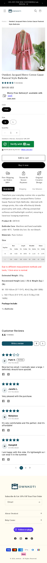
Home (4, 21)
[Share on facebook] (3, 374)
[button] (5, 11)
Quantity (5, 128)
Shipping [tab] (22, 189)
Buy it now (23, 165)
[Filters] (36, 343)
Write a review (17, 343)
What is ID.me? (26, 149)
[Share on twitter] (8, 374)
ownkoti (18, 558)
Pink (6, 110)
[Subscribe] (39, 502)
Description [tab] (8, 189)
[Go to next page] (31, 468)
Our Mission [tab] (37, 189)
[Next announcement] (42, 3)
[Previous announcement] (4, 3)
